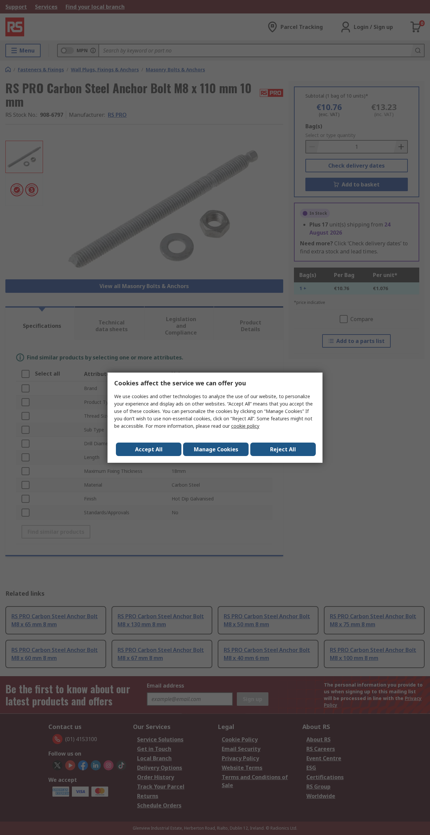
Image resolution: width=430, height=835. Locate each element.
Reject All (283, 449)
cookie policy (245, 426)
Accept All (149, 449)
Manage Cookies (216, 449)
